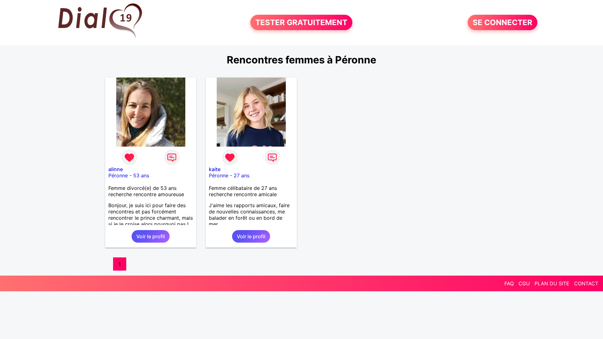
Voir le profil (150, 236)
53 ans (141, 175)
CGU (524, 283)
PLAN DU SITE (552, 283)
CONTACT (586, 283)
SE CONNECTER (502, 22)
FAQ (509, 283)
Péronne (118, 175)
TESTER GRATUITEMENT (301, 22)
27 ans (241, 175)
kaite (214, 169)
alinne (115, 169)
